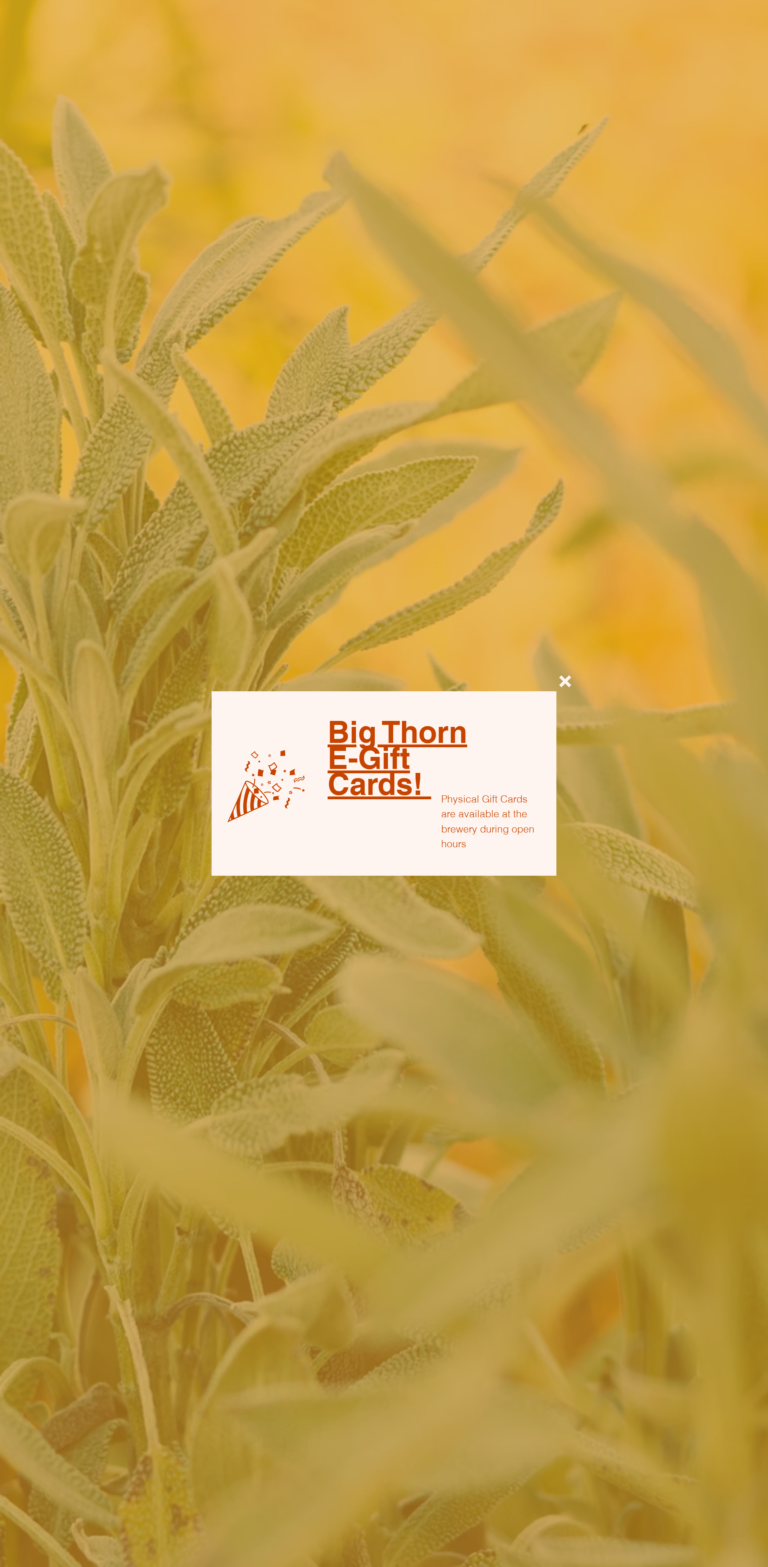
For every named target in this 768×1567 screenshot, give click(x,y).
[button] (565, 681)
